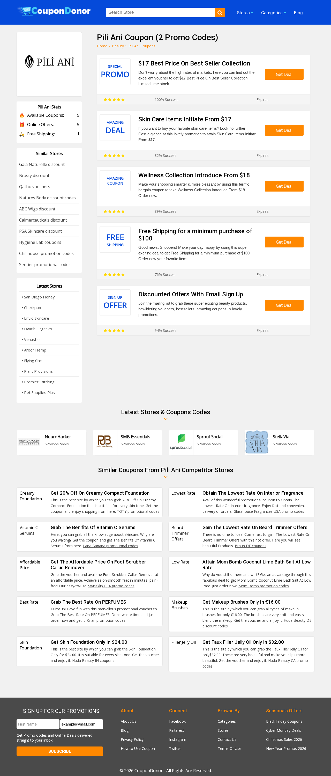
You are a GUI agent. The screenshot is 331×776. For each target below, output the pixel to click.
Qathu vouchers (34, 186)
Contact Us (227, 739)
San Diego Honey (39, 296)
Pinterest (176, 730)
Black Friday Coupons (284, 721)
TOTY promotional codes (138, 511)
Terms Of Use (229, 748)
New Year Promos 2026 (286, 748)
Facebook (177, 721)
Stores (223, 730)
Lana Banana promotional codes (110, 545)
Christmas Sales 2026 (284, 739)
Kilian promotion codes (106, 620)
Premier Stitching (39, 381)
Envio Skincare (36, 318)
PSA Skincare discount (40, 231)
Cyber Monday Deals (283, 730)
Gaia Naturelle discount (42, 164)
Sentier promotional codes (45, 264)
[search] (220, 12)
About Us (128, 721)
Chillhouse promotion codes (46, 253)
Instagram (177, 739)
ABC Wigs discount (37, 209)
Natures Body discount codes (47, 198)
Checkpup (32, 307)
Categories (227, 721)
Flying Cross (34, 360)
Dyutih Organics (37, 328)
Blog (125, 730)
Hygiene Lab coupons (40, 242)
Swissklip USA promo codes (111, 585)
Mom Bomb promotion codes (263, 585)
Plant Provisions (38, 371)
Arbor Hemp (34, 350)
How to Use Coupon (138, 748)
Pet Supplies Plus (39, 392)
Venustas (32, 339)
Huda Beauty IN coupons (93, 660)
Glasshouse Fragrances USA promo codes (269, 511)
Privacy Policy (132, 739)
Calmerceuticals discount (43, 220)
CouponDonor (148, 770)
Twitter (175, 748)
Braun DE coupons (250, 545)
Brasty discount (34, 175)
